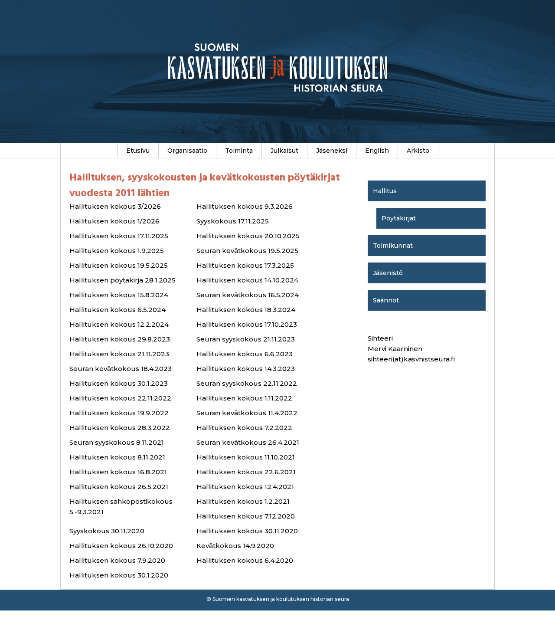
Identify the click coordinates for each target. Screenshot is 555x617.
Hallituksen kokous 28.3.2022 (119, 427)
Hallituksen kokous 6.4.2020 (244, 560)
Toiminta (239, 150)
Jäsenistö (388, 273)
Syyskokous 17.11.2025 (232, 221)
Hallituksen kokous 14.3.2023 (245, 368)
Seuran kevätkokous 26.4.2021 (247, 442)
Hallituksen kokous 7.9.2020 (117, 560)
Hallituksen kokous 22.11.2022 (120, 398)
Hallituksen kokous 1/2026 (114, 221)
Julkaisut (284, 150)
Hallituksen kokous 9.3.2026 (244, 206)
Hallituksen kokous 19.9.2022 (119, 413)
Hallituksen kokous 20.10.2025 (248, 236)
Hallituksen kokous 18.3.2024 (245, 309)
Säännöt (386, 300)
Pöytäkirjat (399, 218)
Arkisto (418, 150)
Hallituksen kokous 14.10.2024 (247, 280)
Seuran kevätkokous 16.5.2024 (247, 295)
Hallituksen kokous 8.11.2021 (117, 457)
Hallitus (385, 191)
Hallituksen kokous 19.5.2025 (118, 265)
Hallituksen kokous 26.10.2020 (121, 546)
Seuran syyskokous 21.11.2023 (245, 339)
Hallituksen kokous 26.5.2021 (118, 486)
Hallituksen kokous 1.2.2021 (243, 501)
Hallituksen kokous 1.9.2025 (116, 250)
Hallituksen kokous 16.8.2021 (118, 472)
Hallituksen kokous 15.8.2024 (118, 295)
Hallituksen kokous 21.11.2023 (119, 354)
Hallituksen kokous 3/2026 (115, 206)
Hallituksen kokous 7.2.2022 (244, 427)
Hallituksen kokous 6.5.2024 (117, 309)
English (377, 150)
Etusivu (138, 150)
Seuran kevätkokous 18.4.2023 (120, 368)
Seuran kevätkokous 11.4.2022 (246, 413)
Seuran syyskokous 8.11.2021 (116, 442)
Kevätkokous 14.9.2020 (235, 546)
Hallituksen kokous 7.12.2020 (245, 516)
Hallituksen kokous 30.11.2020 (247, 531)
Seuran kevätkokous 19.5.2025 (247, 250)
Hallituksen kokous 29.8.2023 (119, 339)
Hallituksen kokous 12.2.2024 (119, 324)
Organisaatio (187, 150)
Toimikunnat (393, 245)
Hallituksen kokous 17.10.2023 (246, 324)
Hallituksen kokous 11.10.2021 (245, 457)
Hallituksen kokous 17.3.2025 (245, 265)
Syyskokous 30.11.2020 (106, 531)
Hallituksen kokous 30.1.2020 (118, 575)
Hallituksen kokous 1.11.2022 (244, 398)
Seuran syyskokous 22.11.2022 (246, 383)
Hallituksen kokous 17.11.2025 (118, 236)
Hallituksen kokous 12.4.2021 (245, 486)
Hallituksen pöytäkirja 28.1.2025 (122, 280)
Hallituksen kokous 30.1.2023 (118, 383)
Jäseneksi (331, 150)
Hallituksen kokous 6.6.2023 (244, 354)
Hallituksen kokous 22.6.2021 (246, 472)
